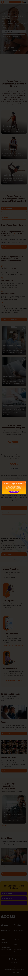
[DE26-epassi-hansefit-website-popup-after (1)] (14, 481)
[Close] (25, 482)
